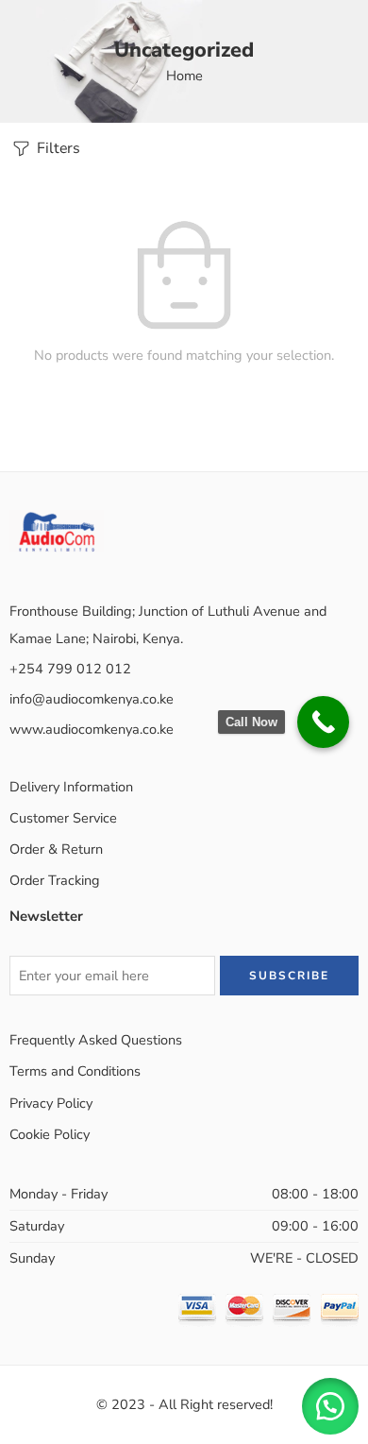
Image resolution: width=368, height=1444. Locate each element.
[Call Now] (323, 722)
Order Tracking (54, 880)
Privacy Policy (50, 1103)
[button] (330, 1406)
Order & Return (56, 849)
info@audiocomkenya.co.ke (91, 698)
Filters (56, 148)
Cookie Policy (49, 1134)
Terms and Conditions (75, 1071)
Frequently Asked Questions (95, 1039)
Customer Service (63, 817)
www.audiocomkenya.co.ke (91, 729)
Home (184, 75)
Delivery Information (71, 786)
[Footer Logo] (56, 529)
